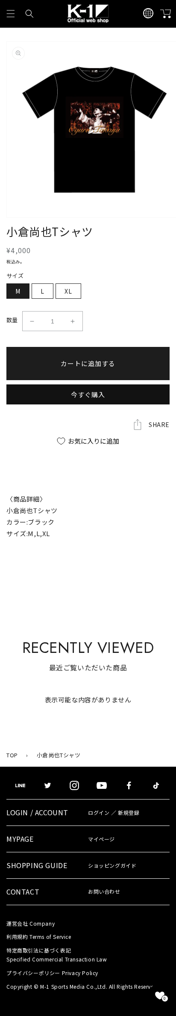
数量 (12, 320)
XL (68, 291)
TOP (12, 755)
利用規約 (38, 936)
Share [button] (159, 424)
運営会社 (30, 923)
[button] (10, 13)
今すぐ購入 (88, 394)
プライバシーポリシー (52, 972)
